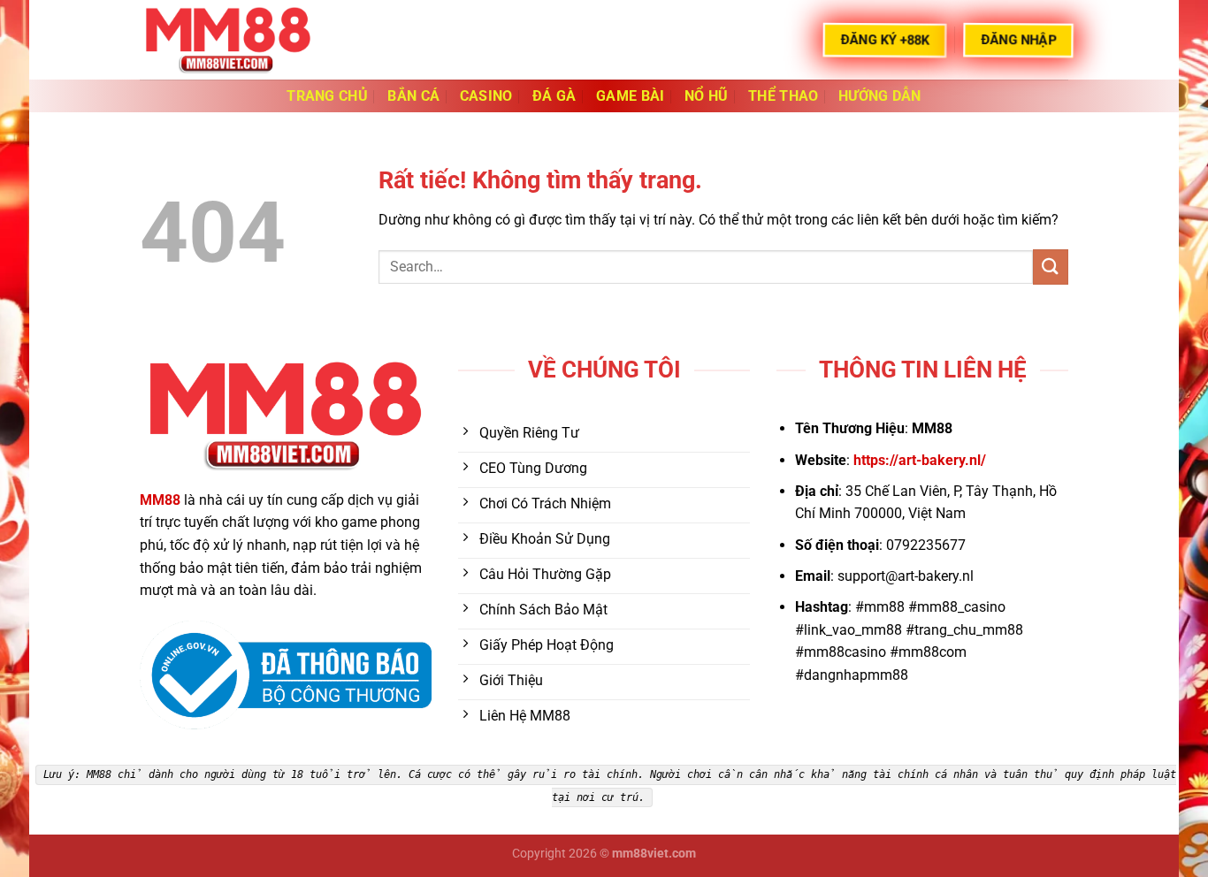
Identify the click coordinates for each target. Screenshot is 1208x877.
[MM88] (228, 39)
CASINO (486, 96)
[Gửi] (1050, 266)
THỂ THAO (783, 96)
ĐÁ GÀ (554, 96)
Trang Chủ (327, 96)
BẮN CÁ (413, 96)
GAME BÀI (630, 96)
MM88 (160, 500)
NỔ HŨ (706, 96)
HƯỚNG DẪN (879, 96)
